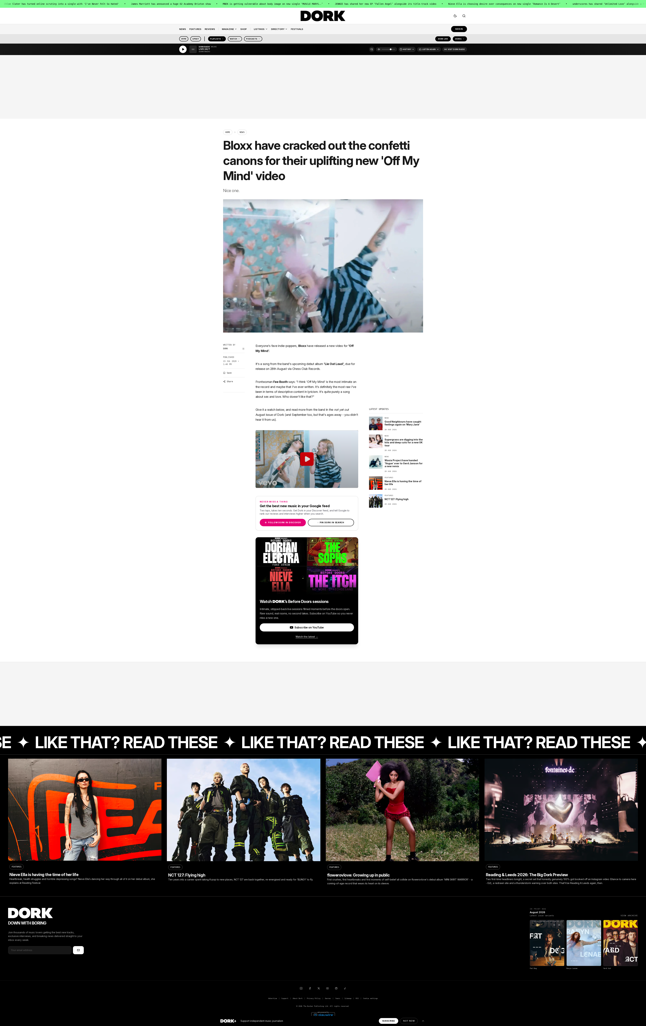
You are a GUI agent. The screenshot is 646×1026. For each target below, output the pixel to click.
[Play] (183, 49)
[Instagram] (301, 988)
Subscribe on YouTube (309, 627)
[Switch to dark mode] (455, 16)
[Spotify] (336, 988)
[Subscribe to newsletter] (78, 950)
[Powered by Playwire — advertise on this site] (323, 1014)
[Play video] (307, 459)
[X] (318, 988)
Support (284, 998)
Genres (328, 998)
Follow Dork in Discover (283, 522)
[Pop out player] (371, 49)
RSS (357, 998)
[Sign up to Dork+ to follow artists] (243, 348)
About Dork (297, 998)
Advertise (272, 998)
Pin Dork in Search (331, 522)
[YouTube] (327, 988)
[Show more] (423, 1021)
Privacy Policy (314, 998)
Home (227, 132)
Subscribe (388, 1021)
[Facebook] (310, 988)
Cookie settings (370, 998)
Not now (409, 1021)
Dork (225, 348)
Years (337, 998)
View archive (629, 916)
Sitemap (348, 998)
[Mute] (379, 49)
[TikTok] (345, 988)
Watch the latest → (307, 636)
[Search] (464, 16)
